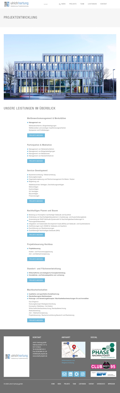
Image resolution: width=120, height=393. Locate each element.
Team (82, 4)
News (64, 4)
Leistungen (92, 4)
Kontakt (103, 4)
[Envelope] (64, 374)
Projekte (73, 4)
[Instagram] (83, 374)
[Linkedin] (70, 374)
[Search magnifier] (59, 4)
